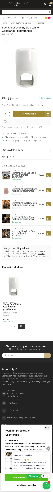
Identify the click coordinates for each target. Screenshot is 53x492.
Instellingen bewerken (26, 485)
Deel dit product (33, 127)
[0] (50, 4)
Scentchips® (7, 34)
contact (41, 254)
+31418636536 (13, 403)
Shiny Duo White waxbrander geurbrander (28, 23)
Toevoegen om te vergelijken (13, 127)
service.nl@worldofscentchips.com (21, 418)
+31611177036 (12, 410)
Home (4, 23)
